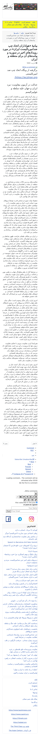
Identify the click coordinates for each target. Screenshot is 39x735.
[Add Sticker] (32, 499)
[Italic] (33, 496)
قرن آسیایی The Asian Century (20, 730)
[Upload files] (35, 499)
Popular (28, 467)
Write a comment (29, 67)
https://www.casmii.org (20, 714)
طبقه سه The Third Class (20, 726)
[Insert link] (17, 496)
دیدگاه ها (32, 27)
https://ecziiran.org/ (26, 77)
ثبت (33, 455)
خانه (33, 22)
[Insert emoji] (28, 499)
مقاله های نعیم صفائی (14, 25)
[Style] (24, 499)
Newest (28, 469)
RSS (32, 450)
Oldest (28, 471)
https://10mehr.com (20, 718)
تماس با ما (8, 22)
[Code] (24, 496)
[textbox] (19, 487)
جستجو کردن (26, 22)
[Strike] (27, 496)
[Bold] (36, 496)
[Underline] (30, 496)
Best (29, 464)
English (17, 22)
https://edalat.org (19, 722)
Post (8, 511)
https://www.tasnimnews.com (20, 710)
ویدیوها (33, 25)
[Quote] (20, 496)
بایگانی (25, 27)
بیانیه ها (26, 25)
